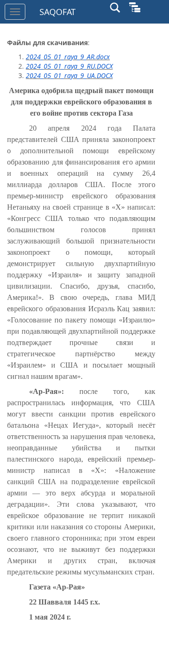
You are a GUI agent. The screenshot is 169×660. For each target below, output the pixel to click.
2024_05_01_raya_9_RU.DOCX (69, 66)
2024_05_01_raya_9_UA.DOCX (69, 75)
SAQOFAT (57, 11)
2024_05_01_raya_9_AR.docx (68, 56)
